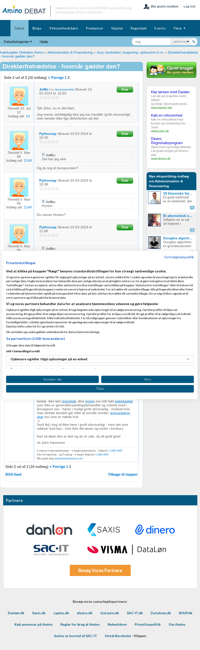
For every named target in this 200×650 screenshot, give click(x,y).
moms (90, 401)
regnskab (69, 401)
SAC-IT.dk (135, 613)
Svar (124, 89)
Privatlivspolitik (148, 624)
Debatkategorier (17, 41)
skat (40, 417)
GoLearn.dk (109, 613)
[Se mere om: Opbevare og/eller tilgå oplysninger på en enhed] (188, 359)
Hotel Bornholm (118, 636)
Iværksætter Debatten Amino (22, 52)
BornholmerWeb (64, 89)
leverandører (120, 413)
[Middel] (49, 97)
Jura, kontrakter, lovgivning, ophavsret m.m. (130, 52)
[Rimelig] (45, 97)
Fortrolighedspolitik (179, 257)
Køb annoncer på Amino (33, 624)
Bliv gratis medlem (164, 6)
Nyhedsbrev (117, 624)
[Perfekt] (57, 97)
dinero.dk (84, 613)
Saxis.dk (39, 613)
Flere (179, 28)
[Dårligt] (41, 97)
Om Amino (177, 624)
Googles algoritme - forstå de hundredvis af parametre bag (179, 238)
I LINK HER (115, 450)
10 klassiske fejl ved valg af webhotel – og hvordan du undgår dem (179, 193)
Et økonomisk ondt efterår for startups (179, 216)
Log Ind (189, 6)
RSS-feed (13, 474)
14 (28, 116)
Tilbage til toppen (123, 474)
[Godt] (53, 97)
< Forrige (56, 77)
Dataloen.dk (161, 613)
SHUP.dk (185, 613)
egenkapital (124, 401)
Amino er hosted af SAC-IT (75, 636)
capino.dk (61, 613)
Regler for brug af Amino (80, 624)
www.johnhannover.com (69, 458)
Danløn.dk (16, 613)
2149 (28, 160)
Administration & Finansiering (70, 52)
